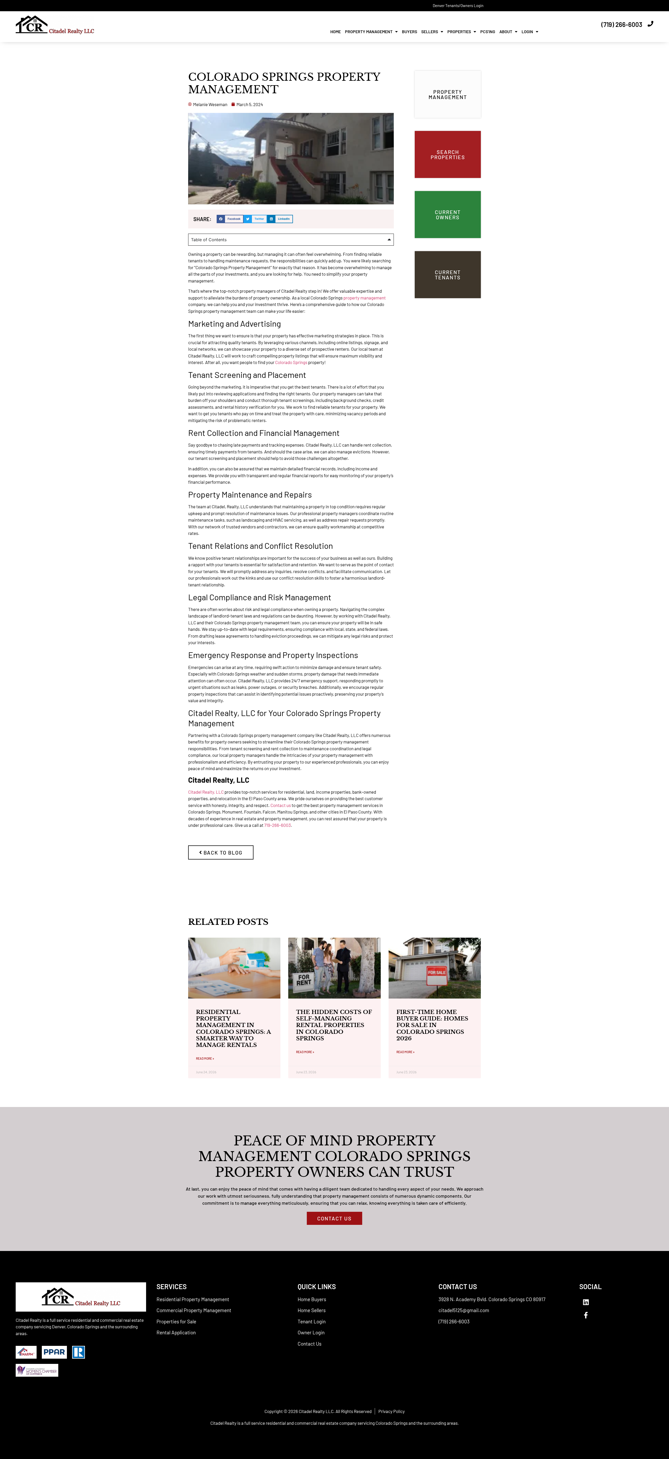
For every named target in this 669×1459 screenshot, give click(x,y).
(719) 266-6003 (621, 24)
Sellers (429, 31)
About (505, 31)
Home (335, 31)
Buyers (409, 31)
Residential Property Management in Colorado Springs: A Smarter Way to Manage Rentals (233, 1028)
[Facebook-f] (585, 1315)
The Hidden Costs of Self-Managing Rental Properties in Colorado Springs (334, 1025)
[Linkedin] (585, 1302)
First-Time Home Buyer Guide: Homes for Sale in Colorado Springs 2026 (432, 1025)
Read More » (205, 1058)
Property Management (369, 31)
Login (527, 31)
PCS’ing (487, 31)
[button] (230, 219)
